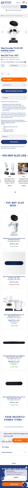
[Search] (24, 6)
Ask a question (14, 142)
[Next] (26, 32)
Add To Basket (7, 79)
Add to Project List (7, 85)
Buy (19, 234)
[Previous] (2, 32)
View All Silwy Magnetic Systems (14, 91)
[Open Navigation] (26, 3)
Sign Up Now (14, 484)
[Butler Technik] (6, 2)
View (12, 234)
